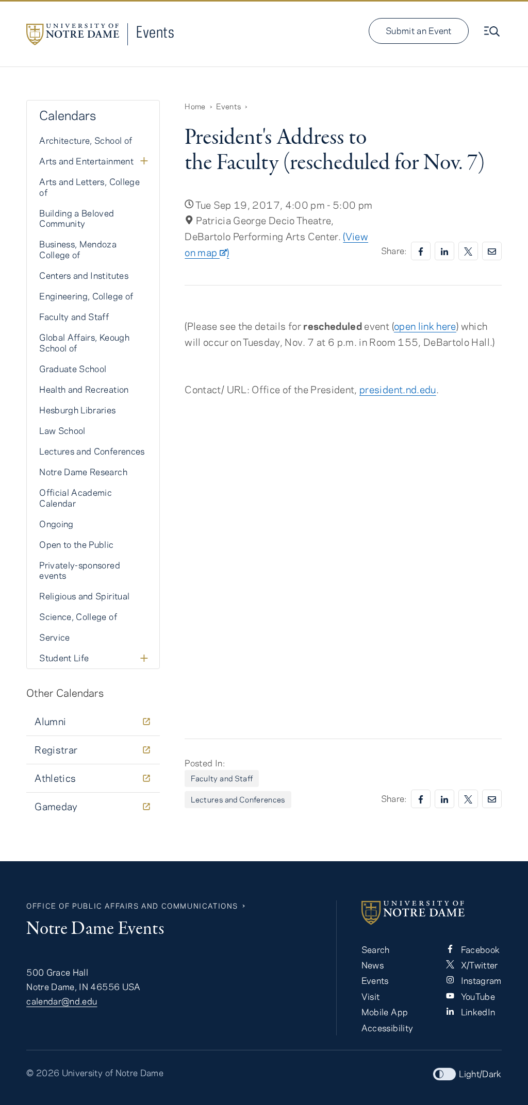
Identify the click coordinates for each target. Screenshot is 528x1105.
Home (195, 106)
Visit (370, 996)
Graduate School (72, 368)
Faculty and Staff (222, 778)
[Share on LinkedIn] (444, 251)
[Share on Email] (492, 251)
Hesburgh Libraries (77, 409)
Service (54, 637)
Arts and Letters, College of (89, 187)
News (372, 964)
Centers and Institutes (83, 275)
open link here (425, 326)
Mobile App (384, 1011)
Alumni (50, 721)
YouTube (476, 996)
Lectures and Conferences (238, 799)
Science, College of (78, 616)
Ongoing (56, 523)
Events (155, 31)
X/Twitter (478, 964)
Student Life (64, 657)
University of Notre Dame (112, 1072)
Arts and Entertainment (86, 160)
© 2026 (42, 1072)
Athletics (55, 778)
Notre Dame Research (83, 471)
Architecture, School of (85, 140)
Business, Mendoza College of (78, 249)
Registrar (56, 749)
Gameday (56, 806)
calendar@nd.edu (61, 1001)
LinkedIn (476, 1011)
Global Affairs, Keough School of (84, 342)
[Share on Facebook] (421, 251)
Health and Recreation (83, 389)
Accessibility (387, 1027)
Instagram (480, 980)
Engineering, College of (86, 296)
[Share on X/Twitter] (468, 251)
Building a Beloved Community (76, 218)
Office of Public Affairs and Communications (132, 906)
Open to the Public (76, 544)
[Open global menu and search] (493, 31)
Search (375, 949)
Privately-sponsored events (79, 570)
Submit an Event (419, 30)
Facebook (479, 949)
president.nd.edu (397, 389)
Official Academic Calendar (75, 498)
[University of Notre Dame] (431, 912)
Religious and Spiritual (84, 595)
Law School (62, 430)
